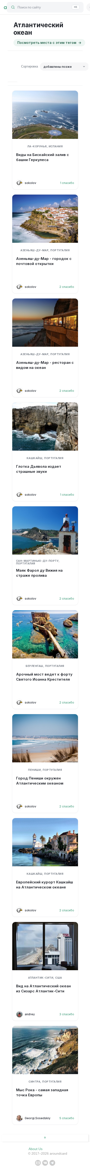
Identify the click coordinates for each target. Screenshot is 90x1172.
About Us (35, 1149)
